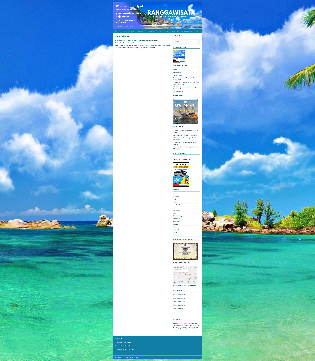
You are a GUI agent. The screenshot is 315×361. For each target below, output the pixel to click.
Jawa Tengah (176, 210)
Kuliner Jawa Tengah (178, 216)
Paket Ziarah (151, 31)
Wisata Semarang (177, 75)
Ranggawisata (176, 69)
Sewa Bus (175, 224)
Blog (198, 31)
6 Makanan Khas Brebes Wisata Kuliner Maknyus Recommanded (136, 41)
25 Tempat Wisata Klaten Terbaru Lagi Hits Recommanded (184, 78)
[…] (155, 47)
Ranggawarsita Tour (178, 72)
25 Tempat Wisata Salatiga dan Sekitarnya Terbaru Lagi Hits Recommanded (186, 83)
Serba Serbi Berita (177, 221)
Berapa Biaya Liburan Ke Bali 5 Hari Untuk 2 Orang (185, 135)
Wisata (124, 31)
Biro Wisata (176, 196)
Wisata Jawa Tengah (178, 235)
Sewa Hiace (176, 229)
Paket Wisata (164, 31)
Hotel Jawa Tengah (178, 205)
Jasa (174, 207)
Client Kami (175, 31)
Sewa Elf (175, 226)
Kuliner (140, 31)
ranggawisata (127, 42)
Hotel (132, 31)
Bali (174, 194)
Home (116, 31)
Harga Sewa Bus (187, 31)
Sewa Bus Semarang (178, 91)
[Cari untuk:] (186, 41)
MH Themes (135, 357)
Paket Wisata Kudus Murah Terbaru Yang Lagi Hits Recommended (185, 87)
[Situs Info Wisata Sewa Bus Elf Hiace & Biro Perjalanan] (157, 28)
